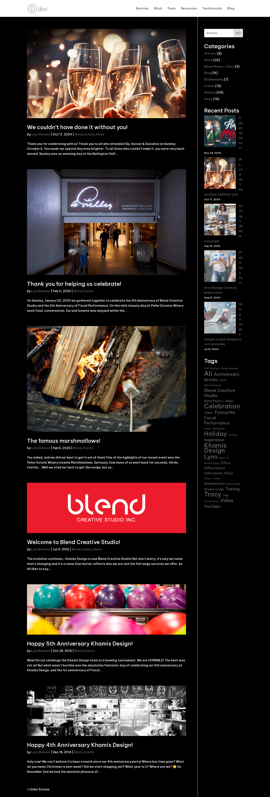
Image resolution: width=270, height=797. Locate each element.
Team (171, 8)
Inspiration (214, 439)
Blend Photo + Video (219, 66)
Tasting (232, 489)
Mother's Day (211, 463)
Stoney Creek (214, 489)
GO (238, 33)
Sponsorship (233, 483)
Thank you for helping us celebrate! (74, 283)
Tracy (212, 494)
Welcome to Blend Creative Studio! (73, 542)
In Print (233, 434)
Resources (189, 8)
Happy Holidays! (241, 133)
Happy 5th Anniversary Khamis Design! (80, 643)
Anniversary (226, 374)
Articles (210, 53)
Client (208, 413)
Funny (207, 428)
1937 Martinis (211, 368)
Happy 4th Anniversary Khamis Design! (80, 744)
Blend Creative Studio (219, 393)
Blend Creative (212, 385)
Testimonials (212, 8)
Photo (228, 473)
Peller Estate (213, 473)
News (100, 134)
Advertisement (230, 368)
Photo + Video (212, 478)
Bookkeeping (213, 79)
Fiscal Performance (217, 420)
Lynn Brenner (40, 134)
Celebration (222, 406)
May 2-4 (224, 457)
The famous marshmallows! (63, 440)
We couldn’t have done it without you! (77, 127)
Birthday (211, 380)
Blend (78, 134)
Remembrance (214, 483)
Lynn (210, 456)
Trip (226, 495)
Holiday (210, 92)
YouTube (212, 506)
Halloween (219, 428)
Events (89, 134)
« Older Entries (38, 789)
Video (226, 500)
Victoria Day (211, 501)
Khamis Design (215, 448)
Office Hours (214, 468)
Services (142, 8)
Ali (208, 373)
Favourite (225, 412)
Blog (231, 8)
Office (225, 463)
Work (158, 8)
